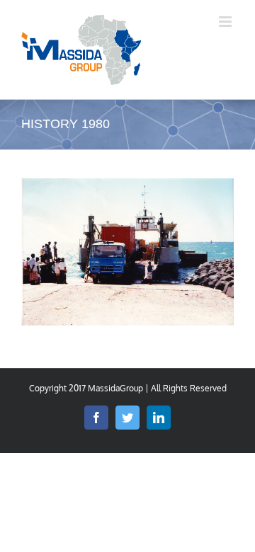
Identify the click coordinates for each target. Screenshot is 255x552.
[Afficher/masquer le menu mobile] (226, 21)
